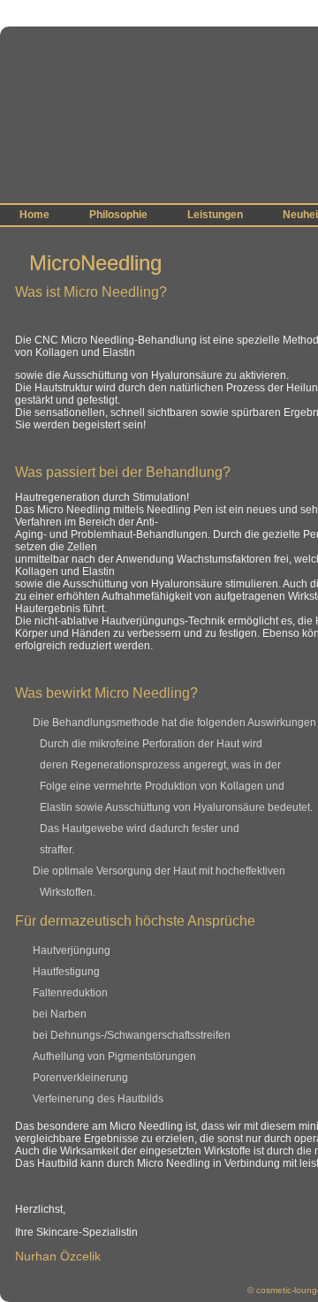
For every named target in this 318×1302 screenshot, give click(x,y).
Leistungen (215, 214)
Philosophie (118, 214)
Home (34, 214)
